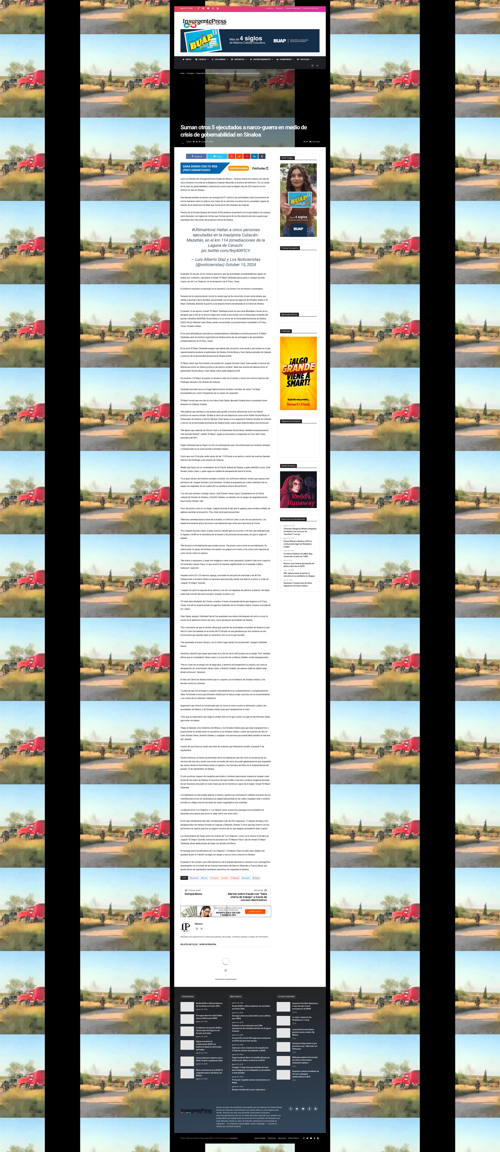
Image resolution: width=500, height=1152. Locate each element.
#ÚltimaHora (203, 229)
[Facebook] (198, 8)
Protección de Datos (310, 8)
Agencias (184, 179)
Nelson (189, 142)
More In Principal (207, 944)
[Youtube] (208, 8)
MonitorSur (282, 1138)
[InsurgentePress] (207, 16)
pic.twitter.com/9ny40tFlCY (225, 250)
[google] (231, 156)
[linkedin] (254, 156)
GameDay (233, 1138)
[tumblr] (261, 156)
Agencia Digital (260, 1138)
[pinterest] (246, 156)
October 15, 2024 (241, 264)
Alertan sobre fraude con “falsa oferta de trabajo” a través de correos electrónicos (247, 896)
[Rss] (218, 8)
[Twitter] (203, 8)
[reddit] (239, 156)
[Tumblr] (213, 8)
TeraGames (272, 1138)
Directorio (279, 8)
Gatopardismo (193, 892)
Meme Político (293, 1138)
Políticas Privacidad (293, 8)
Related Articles (189, 944)
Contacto (269, 8)
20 (296, 1012)
